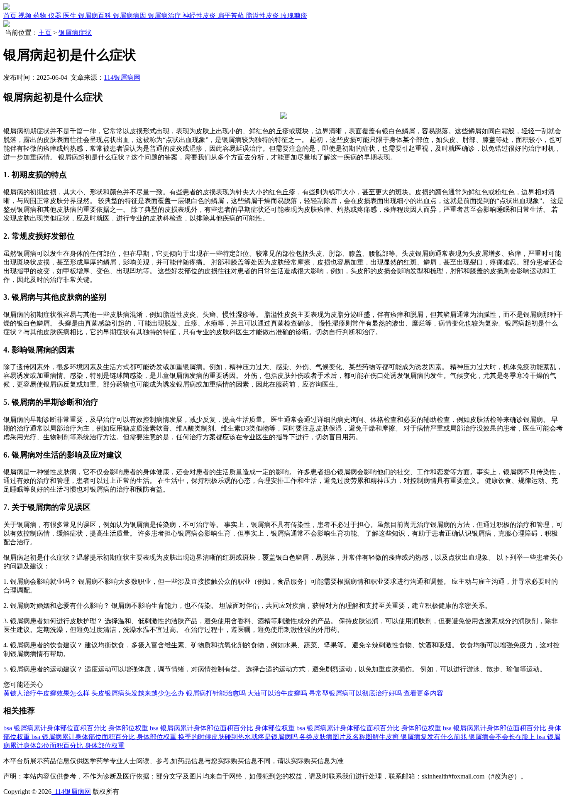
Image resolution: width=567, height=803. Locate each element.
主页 (44, 32)
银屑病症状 (75, 32)
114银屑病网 (122, 77)
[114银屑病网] (6, 7)
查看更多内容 (423, 693)
